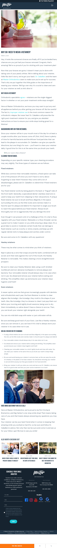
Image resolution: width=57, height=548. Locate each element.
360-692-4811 (31, 491)
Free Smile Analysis (17, 546)
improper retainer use (19, 112)
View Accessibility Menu (20, 533)
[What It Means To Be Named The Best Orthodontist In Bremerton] (47, 453)
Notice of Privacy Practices (41, 531)
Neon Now (47, 533)
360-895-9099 (46, 489)
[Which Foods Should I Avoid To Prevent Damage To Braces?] (10, 453)
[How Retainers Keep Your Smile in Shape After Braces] (29, 453)
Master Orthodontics (11, 79)
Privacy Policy (29, 531)
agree (22, 97)
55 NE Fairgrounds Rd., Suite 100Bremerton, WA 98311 (31, 485)
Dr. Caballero (40, 76)
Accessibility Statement (33, 533)
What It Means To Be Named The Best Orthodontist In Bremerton (47, 460)
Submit (13, 521)
